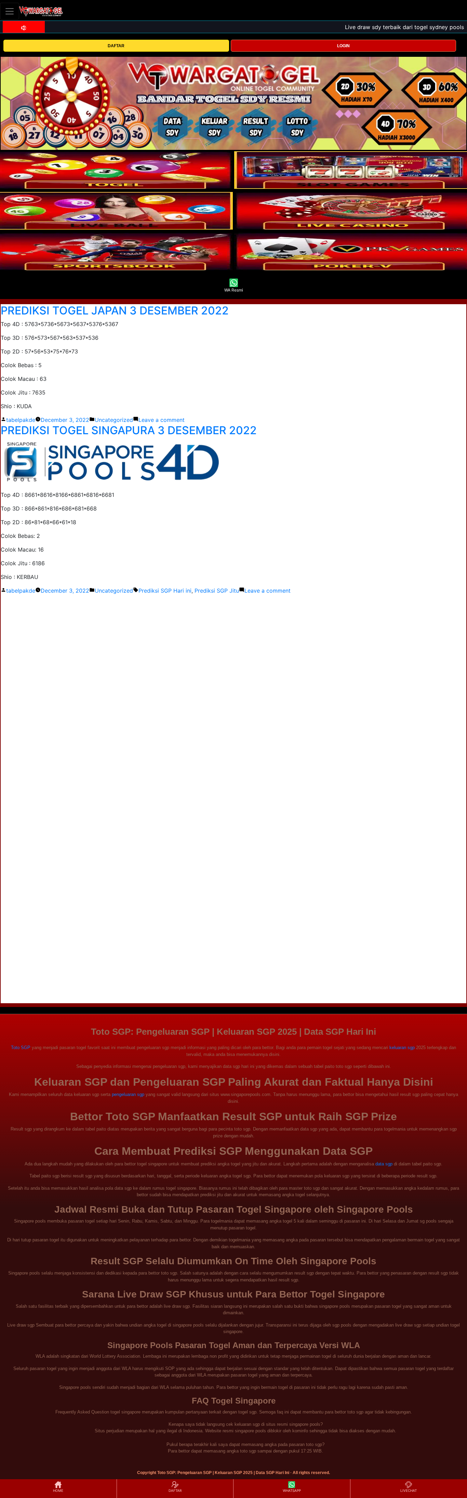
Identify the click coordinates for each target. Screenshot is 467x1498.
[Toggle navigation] (9, 11)
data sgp (383, 1163)
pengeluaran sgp (128, 1094)
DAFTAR (116, 45)
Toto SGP (20, 1047)
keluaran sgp (402, 1047)
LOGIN (343, 45)
